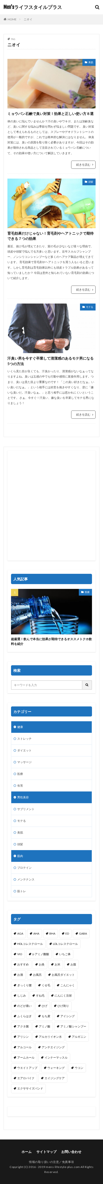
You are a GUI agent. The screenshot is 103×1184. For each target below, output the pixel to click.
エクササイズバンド (30, 1088)
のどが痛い (24, 1006)
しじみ (21, 995)
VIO (19, 954)
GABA (83, 933)
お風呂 (37, 974)
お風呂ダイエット (63, 974)
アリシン (23, 1036)
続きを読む (83, 164)
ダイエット (24, 750)
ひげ (44, 1006)
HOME (12, 19)
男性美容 (23, 797)
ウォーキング (56, 1068)
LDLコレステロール (65, 944)
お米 (57, 964)
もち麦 (46, 1016)
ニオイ (28, 19)
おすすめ (23, 964)
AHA (36, 933)
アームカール (25, 1057)
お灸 (42, 964)
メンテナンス (25, 879)
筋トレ (21, 891)
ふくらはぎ (24, 1016)
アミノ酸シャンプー (73, 1026)
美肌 (90, 62)
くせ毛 (46, 985)
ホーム (27, 1152)
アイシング (67, 1016)
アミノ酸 (44, 1026)
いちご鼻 (65, 954)
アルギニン (79, 1036)
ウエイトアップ (27, 1068)
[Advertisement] (51, 505)
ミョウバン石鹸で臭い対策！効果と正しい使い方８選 (50, 113)
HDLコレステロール (30, 944)
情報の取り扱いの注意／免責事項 (51, 1162)
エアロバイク (25, 1078)
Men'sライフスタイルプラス (33, 7)
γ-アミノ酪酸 (40, 954)
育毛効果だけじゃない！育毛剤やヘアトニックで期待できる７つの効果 (50, 236)
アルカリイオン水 (50, 1036)
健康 (20, 727)
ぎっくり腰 (24, 985)
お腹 (73, 964)
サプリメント (25, 809)
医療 (87, 592)
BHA (52, 933)
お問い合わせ (71, 1152)
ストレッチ (24, 738)
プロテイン (24, 867)
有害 (20, 785)
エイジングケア (55, 1078)
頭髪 (90, 181)
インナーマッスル (56, 1057)
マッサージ (24, 762)
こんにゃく (67, 985)
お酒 (20, 974)
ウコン (79, 1068)
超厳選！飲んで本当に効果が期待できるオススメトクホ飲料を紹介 (51, 641)
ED (67, 933)
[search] (87, 685)
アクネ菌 (23, 1026)
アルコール (24, 1047)
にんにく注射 (63, 995)
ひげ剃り (63, 1006)
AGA (20, 933)
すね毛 (40, 995)
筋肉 (20, 856)
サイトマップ (46, 1152)
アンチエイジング (53, 1047)
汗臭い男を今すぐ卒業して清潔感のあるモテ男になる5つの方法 (50, 361)
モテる (89, 306)
